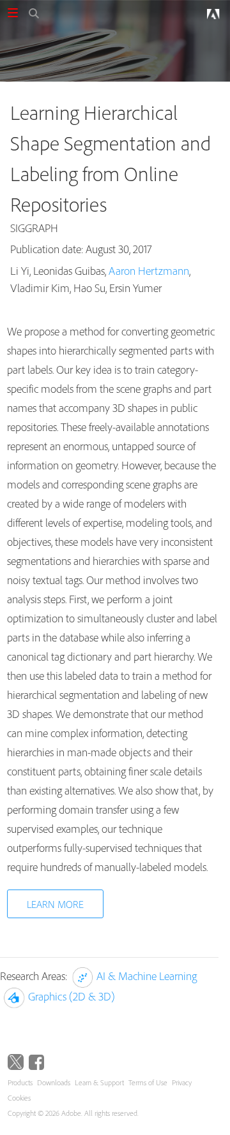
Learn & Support (99, 1082)
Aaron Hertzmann (149, 270)
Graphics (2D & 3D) (71, 996)
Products (20, 1082)
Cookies (19, 1097)
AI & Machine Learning (146, 976)
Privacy (182, 1082)
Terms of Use (147, 1082)
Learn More (55, 904)
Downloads (53, 1082)
